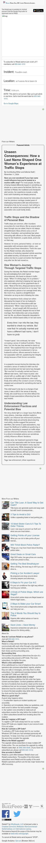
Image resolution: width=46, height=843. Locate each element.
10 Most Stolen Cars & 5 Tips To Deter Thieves (25, 524)
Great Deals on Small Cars (23, 554)
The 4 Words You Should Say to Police (25, 614)
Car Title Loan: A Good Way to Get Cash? (26, 503)
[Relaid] (6, 814)
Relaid (8, 3)
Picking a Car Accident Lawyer (24, 573)
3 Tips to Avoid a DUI (20, 514)
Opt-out (18, 840)
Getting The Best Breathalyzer (24, 563)
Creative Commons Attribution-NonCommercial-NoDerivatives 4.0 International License (20, 827)
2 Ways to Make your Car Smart (25, 603)
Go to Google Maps (11, 103)
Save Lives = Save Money (22, 624)
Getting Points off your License (24, 535)
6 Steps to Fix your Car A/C (23, 582)
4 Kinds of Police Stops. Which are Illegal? (26, 593)
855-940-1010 (20, 64)
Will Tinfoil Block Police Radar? (25, 544)
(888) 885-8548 (24, 747)
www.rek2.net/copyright (19, 833)
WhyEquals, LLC (17, 824)
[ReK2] (17, 814)
